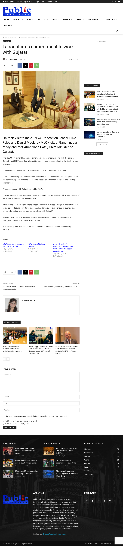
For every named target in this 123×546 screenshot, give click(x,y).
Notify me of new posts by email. (17, 424)
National (6, 343)
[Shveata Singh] (4, 59)
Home (5, 38)
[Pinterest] (31, 65)
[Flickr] (98, 501)
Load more (101, 144)
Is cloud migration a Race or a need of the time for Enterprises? (108, 134)
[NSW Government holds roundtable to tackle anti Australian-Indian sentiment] (15, 335)
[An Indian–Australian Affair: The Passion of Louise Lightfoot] (48, 451)
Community (12, 38)
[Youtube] (119, 1)
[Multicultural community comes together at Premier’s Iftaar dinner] (48, 474)
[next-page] (7, 359)
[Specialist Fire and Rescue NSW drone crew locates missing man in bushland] (89, 122)
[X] (115, 1)
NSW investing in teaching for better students (62, 286)
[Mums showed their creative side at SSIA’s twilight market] (8, 463)
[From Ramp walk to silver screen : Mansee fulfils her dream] (8, 451)
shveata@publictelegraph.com (54, 534)
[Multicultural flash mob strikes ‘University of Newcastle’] (8, 474)
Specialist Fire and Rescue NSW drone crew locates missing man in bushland (108, 121)
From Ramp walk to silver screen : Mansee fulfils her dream (25, 450)
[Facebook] (109, 1)
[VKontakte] (110, 501)
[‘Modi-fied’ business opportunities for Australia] (48, 463)
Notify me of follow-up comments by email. (21, 421)
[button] (117, 31)
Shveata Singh (13, 59)
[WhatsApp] (36, 65)
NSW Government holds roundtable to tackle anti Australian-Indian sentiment (12, 349)
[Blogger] (86, 501)
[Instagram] (112, 1)
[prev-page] (4, 359)
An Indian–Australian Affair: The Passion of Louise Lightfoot (66, 450)
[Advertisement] (59, 11)
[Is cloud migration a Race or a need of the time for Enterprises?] (89, 135)
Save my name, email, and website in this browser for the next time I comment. (37, 416)
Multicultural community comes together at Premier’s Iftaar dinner (67, 473)
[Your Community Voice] (17, 11)
